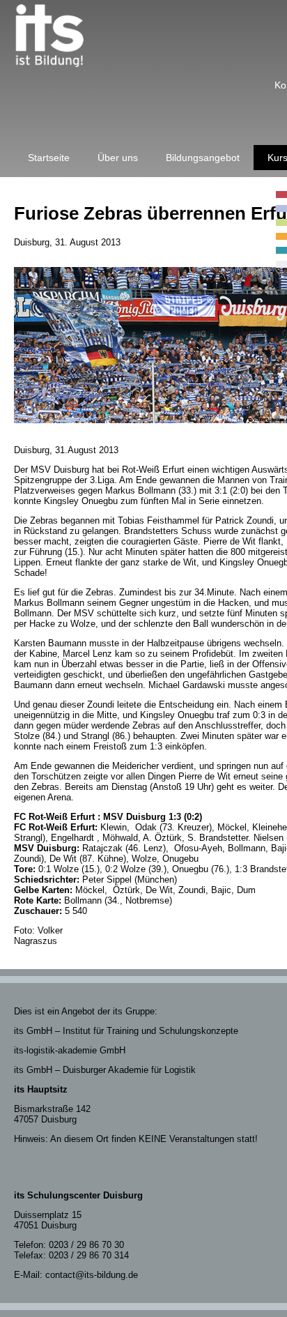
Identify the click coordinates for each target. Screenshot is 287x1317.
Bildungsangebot (203, 157)
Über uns (118, 157)
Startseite (49, 157)
